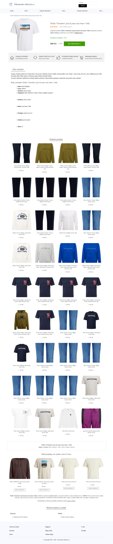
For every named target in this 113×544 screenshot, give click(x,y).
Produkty (16, 15)
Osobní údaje (49, 534)
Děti (100, 11)
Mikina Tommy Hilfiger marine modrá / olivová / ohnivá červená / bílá (45, 167)
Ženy (26, 11)
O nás (83, 527)
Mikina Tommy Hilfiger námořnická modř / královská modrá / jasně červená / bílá (68, 267)
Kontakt (83, 530)
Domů (11, 11)
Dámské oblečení (45, 11)
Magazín (47, 527)
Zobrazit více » (79, 33)
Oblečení (54, 447)
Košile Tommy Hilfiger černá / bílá (68, 233)
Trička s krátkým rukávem (68, 447)
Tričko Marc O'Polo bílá (68, 431)
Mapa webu (48, 530)
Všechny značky (14, 527)
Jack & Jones (54, 33)
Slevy (11, 534)
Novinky (11, 530)
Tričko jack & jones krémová (68, 481)
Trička (59, 447)
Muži (63, 11)
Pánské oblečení (82, 11)
